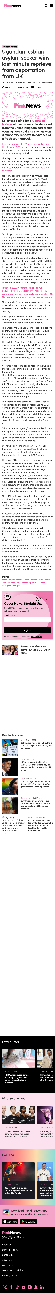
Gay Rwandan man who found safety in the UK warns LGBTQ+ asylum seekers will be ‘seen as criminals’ (35, 805)
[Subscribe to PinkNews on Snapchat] (36, 1288)
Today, (6, 287)
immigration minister (11, 582)
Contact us (7, 1254)
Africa (4, 580)
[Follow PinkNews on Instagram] (30, 1288)
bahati (26, 580)
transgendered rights (11, 585)
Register (28, 630)
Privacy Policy (36, 636)
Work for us (8, 1265)
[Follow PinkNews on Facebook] (11, 1288)
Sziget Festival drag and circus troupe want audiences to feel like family (18, 1190)
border (34, 580)
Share (7, 87)
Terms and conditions (13, 1270)
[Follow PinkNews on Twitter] (5, 1288)
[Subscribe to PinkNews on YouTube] (23, 1288)
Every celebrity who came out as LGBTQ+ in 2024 (35, 650)
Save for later (22, 87)
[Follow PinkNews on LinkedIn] (42, 1288)
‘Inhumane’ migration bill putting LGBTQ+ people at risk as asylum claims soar (36, 745)
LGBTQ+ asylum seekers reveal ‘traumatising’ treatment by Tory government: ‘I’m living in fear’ (36, 784)
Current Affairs (10, 47)
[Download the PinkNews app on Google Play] (28, 1221)
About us (6, 1244)
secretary (42, 582)
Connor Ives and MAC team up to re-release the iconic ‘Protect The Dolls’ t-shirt (17, 1134)
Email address (13, 615)
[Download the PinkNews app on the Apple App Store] (10, 1221)
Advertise (7, 1260)
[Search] (46, 5)
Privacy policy (9, 1275)
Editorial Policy (10, 1249)
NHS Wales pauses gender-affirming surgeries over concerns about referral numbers (17, 1079)
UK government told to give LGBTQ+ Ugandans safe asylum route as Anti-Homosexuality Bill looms (36, 766)
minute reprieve (29, 582)
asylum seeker (15, 580)
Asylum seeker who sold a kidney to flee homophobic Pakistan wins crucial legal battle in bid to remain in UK (40, 825)
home (47, 580)
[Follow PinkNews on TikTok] (17, 1288)
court (41, 580)
